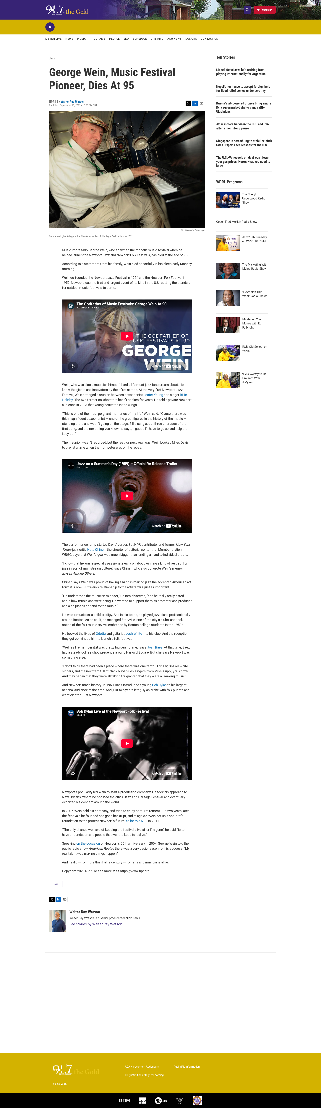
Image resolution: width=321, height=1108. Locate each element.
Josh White (133, 633)
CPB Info (157, 38)
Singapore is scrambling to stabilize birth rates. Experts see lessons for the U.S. (244, 143)
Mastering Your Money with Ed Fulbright (252, 323)
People (114, 38)
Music (81, 38)
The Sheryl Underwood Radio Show (253, 198)
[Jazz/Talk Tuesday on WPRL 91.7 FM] (228, 243)
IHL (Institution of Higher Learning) (145, 1075)
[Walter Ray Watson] (57, 921)
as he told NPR (136, 821)
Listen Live (53, 38)
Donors (191, 38)
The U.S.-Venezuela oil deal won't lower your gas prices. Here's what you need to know (243, 162)
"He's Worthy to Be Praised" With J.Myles (254, 378)
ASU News (174, 38)
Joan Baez (155, 647)
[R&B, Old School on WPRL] (228, 353)
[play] (50, 27)
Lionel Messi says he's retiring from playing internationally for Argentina (240, 72)
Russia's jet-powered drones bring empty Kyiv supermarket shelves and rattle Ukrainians (243, 107)
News (69, 38)
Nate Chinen (96, 549)
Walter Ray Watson (72, 101)
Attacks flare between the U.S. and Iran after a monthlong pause (242, 126)
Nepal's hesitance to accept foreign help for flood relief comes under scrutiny (243, 89)
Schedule (140, 38)
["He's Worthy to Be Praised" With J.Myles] (228, 380)
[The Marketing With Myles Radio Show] (228, 271)
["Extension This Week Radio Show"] (228, 298)
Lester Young (153, 395)
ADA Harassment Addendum (142, 1066)
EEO (126, 38)
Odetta (101, 633)
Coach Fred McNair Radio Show (236, 221)
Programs (98, 38)
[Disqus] (160, 1003)
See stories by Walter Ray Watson (95, 924)
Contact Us (209, 38)
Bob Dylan (159, 685)
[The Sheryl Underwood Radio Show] (228, 200)
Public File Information (187, 1066)
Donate (266, 10)
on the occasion (88, 843)
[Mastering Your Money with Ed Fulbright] (228, 325)
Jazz (52, 58)
